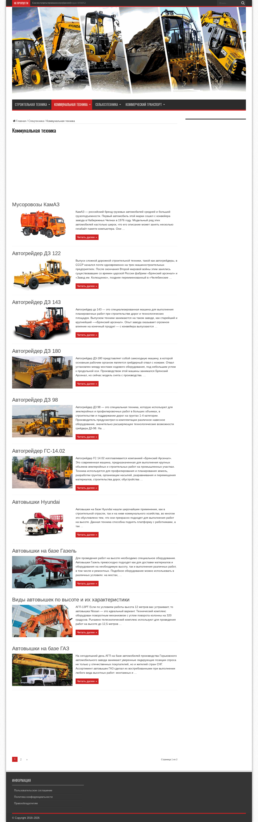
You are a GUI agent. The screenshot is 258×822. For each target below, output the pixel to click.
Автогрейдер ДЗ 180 (36, 351)
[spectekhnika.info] (129, 94)
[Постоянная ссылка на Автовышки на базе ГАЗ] (42, 685)
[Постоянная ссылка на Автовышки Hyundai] (42, 538)
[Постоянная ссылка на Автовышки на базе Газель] (42, 587)
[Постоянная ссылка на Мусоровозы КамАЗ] (42, 241)
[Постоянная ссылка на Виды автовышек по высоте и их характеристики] (42, 636)
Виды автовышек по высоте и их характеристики (71, 600)
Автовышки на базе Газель (44, 551)
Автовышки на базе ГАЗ (40, 648)
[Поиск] (243, 3)
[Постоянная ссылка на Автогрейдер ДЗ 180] (42, 387)
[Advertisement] (94, 167)
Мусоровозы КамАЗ (36, 204)
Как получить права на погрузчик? (51, 3)
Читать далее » (87, 237)
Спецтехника (36, 121)
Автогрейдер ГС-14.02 (38, 451)
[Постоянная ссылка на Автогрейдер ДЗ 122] (42, 289)
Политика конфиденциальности (33, 796)
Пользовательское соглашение (33, 790)
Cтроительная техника (31, 104)
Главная (21, 121)
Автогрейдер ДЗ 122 (36, 253)
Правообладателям (26, 803)
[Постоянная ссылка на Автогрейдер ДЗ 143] (42, 338)
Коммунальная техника (71, 104)
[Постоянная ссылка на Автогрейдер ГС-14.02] (42, 487)
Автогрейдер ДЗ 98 (35, 400)
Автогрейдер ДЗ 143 (36, 302)
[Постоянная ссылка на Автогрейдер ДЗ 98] (42, 436)
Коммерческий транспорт (144, 104)
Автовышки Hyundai (36, 502)
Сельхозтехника (106, 104)
